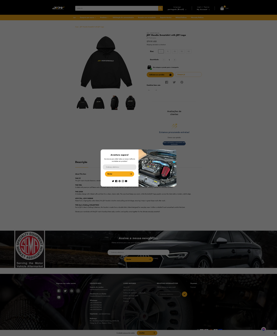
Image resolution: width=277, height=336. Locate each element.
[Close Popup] (173, 152)
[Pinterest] (119, 181)
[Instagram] (123, 181)
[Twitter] (113, 181)
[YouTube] (126, 181)
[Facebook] (116, 181)
